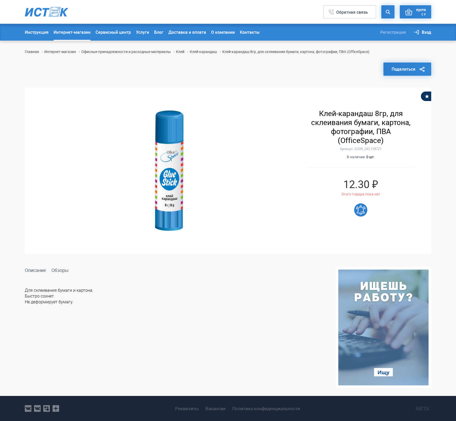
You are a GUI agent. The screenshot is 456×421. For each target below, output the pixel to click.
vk (28, 408)
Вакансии (215, 408)
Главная (32, 51)
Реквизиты (187, 408)
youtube (56, 408)
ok (46, 408)
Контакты (250, 32)
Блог (158, 32)
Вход (426, 32)
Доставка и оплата (187, 32)
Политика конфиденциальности (266, 408)
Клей (180, 51)
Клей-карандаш (203, 51)
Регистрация (393, 32)
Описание (35, 270)
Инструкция (37, 32)
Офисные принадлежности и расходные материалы (126, 51)
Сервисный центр (113, 32)
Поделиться (403, 69)
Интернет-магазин (72, 32)
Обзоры (60, 270)
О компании (223, 32)
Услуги (142, 32)
